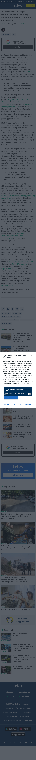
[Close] (32, 355)
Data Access (18, 404)
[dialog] (18, 380)
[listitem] (17, 389)
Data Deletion (8, 404)
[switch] (29, 394)
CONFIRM (10, 397)
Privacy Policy (28, 404)
